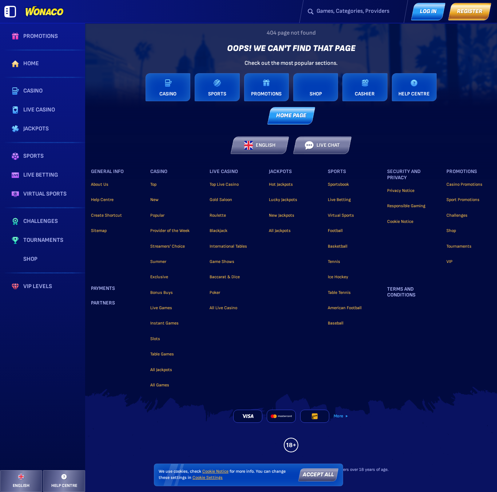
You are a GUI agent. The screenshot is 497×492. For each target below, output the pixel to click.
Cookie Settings (207, 477)
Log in (428, 11)
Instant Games (164, 323)
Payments (103, 288)
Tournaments (459, 246)
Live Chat (328, 145)
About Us (99, 184)
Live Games (161, 308)
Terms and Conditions (401, 292)
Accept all (318, 474)
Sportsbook (338, 184)
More (338, 416)
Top (153, 184)
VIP (449, 261)
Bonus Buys (161, 292)
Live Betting (339, 199)
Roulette (218, 215)
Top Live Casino (224, 184)
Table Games (162, 354)
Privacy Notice (400, 190)
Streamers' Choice (167, 246)
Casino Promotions (464, 184)
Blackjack (218, 230)
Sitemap (99, 230)
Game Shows (222, 261)
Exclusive (159, 277)
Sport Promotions (463, 199)
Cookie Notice (400, 221)
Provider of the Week (170, 230)
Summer (158, 261)
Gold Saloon (221, 199)
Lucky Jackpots (283, 199)
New (154, 199)
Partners (103, 303)
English (265, 145)
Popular (157, 215)
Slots (155, 339)
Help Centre (102, 199)
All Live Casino (223, 308)
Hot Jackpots (281, 184)
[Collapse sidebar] (10, 11)
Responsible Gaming (406, 206)
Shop (451, 230)
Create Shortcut (106, 215)
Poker (215, 292)
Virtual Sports (341, 215)
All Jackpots (161, 370)
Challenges (457, 215)
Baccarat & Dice (225, 277)
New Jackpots (281, 215)
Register (469, 11)
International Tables (228, 246)
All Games (159, 385)
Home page (291, 115)
